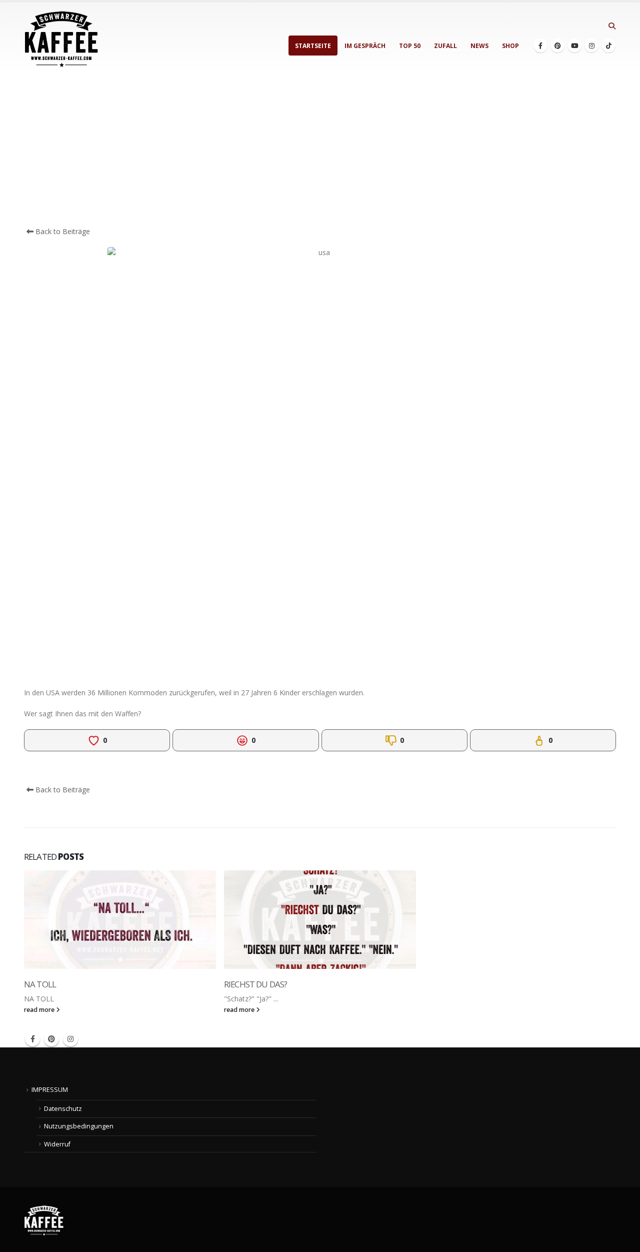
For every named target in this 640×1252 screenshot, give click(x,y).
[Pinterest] (557, 46)
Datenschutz (63, 1108)
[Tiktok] (609, 46)
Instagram (70, 1038)
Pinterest (51, 1038)
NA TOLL (40, 984)
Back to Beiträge (62, 231)
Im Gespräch (365, 46)
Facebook (32, 1038)
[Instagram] (591, 46)
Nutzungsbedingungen (79, 1126)
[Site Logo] (61, 39)
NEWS (479, 46)
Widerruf (57, 1144)
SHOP (510, 46)
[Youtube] (575, 46)
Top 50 (409, 46)
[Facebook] (541, 46)
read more (40, 1009)
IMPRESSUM (50, 1089)
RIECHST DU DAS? (255, 984)
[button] (612, 26)
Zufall (445, 46)
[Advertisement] (320, 151)
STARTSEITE (313, 46)
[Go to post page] (120, 919)
